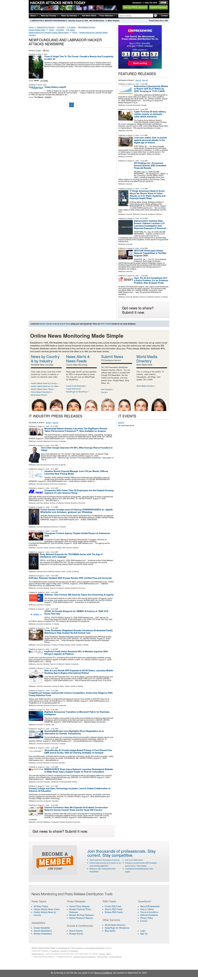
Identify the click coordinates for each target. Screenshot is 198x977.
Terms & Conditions (149, 912)
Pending (48, 97)
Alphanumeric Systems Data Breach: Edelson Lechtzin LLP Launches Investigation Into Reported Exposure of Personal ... (151, 224)
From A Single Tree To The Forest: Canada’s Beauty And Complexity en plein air (78, 57)
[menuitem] (47, 909)
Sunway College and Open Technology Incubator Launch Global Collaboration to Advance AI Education (69, 789)
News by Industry (69, 16)
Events (104, 392)
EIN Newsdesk (63, 948)
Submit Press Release (79, 906)
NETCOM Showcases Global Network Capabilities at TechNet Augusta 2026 (150, 253)
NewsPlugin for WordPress (76, 391)
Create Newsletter (42, 927)
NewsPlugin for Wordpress (117, 927)
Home (31, 27)
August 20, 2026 (133, 109)
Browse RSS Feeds (114, 912)
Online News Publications (41, 392)
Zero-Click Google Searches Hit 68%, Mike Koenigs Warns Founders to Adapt (77, 449)
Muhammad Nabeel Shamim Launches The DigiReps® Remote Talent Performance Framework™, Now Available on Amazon (75, 430)
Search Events (76, 930)
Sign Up (144, 933)
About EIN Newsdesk (150, 906)
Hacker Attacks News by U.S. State (44, 386)
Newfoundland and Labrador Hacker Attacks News (49, 32)
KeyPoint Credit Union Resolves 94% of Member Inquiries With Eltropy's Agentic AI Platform (76, 652)
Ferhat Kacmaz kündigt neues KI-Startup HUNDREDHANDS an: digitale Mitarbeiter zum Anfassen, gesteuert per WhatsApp (76, 511)
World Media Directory (87, 27)
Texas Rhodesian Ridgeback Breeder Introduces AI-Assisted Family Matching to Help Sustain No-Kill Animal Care (78, 631)
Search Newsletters (43, 930)
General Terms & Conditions (84, 956)
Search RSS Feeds (113, 909)
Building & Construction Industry (54, 822)
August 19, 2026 (133, 135)
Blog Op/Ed (110, 930)
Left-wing (44, 81)
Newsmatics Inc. (38, 953)
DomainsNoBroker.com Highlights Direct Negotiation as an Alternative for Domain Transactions (74, 732)
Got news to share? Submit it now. (138, 310)
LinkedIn (63, 951)
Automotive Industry (139, 105)
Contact (164, 16)
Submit (138, 80)
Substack (74, 951)
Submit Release (158, 7)
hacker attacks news (48, 323)
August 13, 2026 (133, 189)
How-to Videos (147, 909)
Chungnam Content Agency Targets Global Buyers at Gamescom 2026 (77, 534)
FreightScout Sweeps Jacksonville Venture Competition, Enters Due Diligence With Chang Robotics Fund (71, 694)
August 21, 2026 (133, 84)
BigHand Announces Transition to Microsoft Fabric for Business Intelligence (76, 713)
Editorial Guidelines (149, 915)
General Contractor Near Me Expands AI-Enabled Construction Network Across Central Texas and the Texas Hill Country (76, 808)
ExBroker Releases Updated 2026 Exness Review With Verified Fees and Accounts (70, 577)
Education (61, 763)
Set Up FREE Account (135, 7)
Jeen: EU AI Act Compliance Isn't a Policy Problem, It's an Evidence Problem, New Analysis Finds (151, 280)
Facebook (55, 951)
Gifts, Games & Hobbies (70, 548)
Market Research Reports (81, 917)
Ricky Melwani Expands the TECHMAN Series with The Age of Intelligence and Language (71, 555)
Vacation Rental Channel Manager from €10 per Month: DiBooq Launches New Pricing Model (76, 472)
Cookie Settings (115, 956)
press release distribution (95, 948)
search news (65, 323)
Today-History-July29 (55, 87)
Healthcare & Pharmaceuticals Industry (64, 782)
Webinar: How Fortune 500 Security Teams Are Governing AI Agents (78, 594)
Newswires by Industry (46, 27)
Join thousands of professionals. (116, 851)
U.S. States (71, 27)
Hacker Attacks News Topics (42, 389)
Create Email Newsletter (75, 386)
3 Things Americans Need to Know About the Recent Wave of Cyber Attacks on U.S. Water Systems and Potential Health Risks (147, 194)
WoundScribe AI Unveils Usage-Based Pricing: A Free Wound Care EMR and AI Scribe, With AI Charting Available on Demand (78, 751)
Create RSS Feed (73, 388)
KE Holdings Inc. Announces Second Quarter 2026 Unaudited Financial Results (150, 165)
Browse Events (76, 933)
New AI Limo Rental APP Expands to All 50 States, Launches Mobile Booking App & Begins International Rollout (78, 671)
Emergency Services (155, 214)
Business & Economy (140, 214)
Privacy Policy (146, 917)
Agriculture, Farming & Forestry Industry (56, 645)
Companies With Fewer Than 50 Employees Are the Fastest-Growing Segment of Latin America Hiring (79, 491)
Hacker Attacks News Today (58, 2)
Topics (51, 29)
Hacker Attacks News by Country (44, 383)
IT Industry (164, 297)
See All (145, 80)
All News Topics (41, 906)
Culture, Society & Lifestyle (52, 548)
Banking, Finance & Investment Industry (146, 297)
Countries (61, 27)
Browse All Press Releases (81, 915)
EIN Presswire (106, 389)
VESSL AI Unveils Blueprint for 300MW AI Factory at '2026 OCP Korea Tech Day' (76, 612)
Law (52, 725)
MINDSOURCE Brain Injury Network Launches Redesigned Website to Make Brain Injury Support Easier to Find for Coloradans (78, 770)
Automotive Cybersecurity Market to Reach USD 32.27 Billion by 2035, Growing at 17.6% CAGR (151, 89)
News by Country (49, 16)
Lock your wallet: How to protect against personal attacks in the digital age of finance (150, 140)
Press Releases (106, 16)
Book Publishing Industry (51, 571)
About (33, 16)
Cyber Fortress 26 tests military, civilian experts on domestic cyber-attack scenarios (150, 114)
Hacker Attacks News (37, 29)
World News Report (38, 395)
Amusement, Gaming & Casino (53, 686)
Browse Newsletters (43, 933)
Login (142, 930)
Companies (62, 441)
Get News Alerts (89, 16)
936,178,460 (93, 20)
